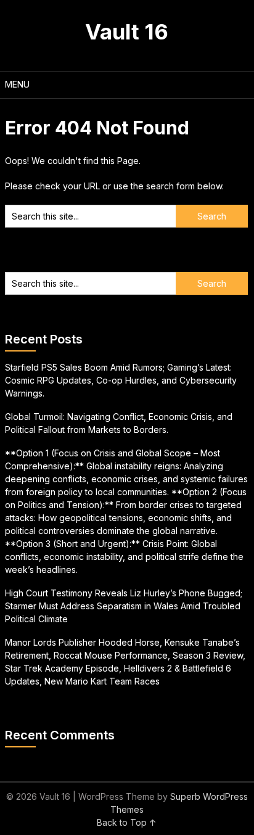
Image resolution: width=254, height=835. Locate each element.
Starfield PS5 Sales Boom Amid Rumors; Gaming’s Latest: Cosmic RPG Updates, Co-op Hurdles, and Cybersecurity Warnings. (121, 380)
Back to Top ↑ (127, 822)
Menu (17, 84)
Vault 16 (126, 31)
